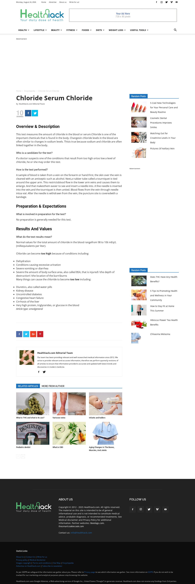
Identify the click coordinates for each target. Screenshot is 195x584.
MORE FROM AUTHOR (53, 386)
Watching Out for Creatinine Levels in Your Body (163, 138)
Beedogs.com (97, 523)
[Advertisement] (97, 61)
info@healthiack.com (81, 532)
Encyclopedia (29, 91)
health (22, 30)
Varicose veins (59, 418)
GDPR (150, 572)
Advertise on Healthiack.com (28, 566)
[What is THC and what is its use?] (32, 403)
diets (99, 30)
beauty (55, 30)
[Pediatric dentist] (32, 433)
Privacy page (89, 572)
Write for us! (74, 2)
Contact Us (30, 557)
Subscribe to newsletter (52, 566)
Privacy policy (22, 560)
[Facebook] (156, 2)
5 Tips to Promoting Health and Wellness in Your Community (163, 295)
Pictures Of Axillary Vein (162, 148)
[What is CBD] (69, 433)
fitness (70, 30)
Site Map (56, 563)
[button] (175, 30)
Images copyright (23, 563)
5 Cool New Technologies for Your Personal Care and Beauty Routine (164, 107)
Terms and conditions (42, 563)
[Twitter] (166, 2)
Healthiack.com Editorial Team (32, 104)
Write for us (42, 557)
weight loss (116, 30)
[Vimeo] (171, 2)
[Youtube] (176, 2)
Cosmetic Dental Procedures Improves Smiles (161, 123)
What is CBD (58, 447)
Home (43, 2)
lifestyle (39, 30)
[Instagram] (161, 2)
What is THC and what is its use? (30, 418)
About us (62, 2)
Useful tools (138, 30)
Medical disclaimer (38, 560)
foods (85, 30)
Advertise (52, 2)
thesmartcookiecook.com (71, 526)
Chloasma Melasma (160, 334)
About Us (20, 557)
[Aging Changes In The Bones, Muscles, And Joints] (105, 433)
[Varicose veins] (69, 403)
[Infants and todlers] (105, 403)
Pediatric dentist (23, 447)
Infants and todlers (97, 418)
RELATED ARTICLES (28, 386)
